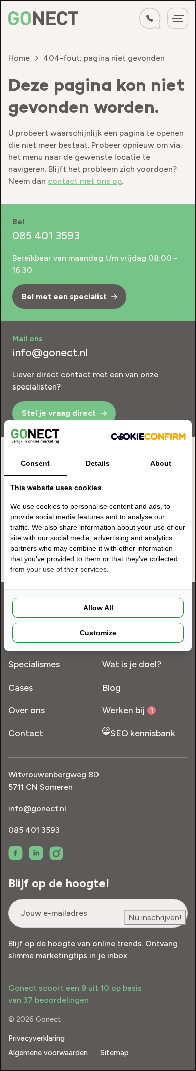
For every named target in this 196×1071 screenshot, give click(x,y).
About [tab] (160, 463)
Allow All (98, 608)
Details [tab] (98, 463)
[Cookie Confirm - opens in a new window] (148, 436)
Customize (98, 633)
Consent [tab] (35, 463)
